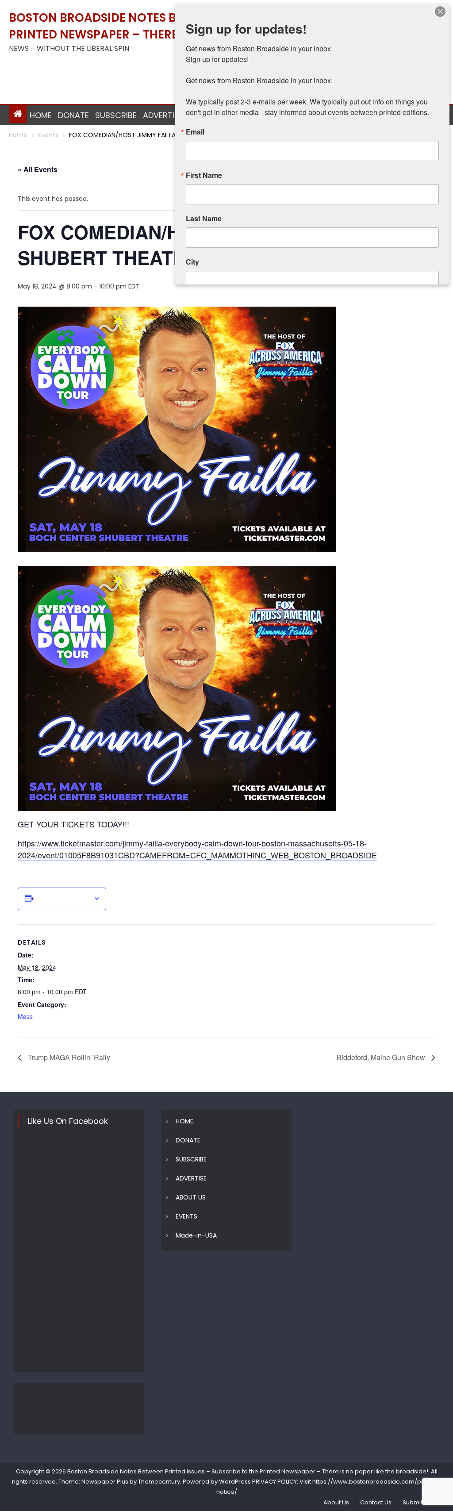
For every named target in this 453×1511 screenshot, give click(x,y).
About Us (336, 1502)
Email (195, 131)
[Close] (440, 11)
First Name (204, 175)
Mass (25, 1016)
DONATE (73, 115)
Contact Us (376, 1502)
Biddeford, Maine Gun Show (382, 1057)
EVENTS (186, 1216)
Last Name (204, 218)
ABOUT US (191, 1197)
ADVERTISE (163, 115)
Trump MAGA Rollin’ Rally (68, 1057)
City (192, 261)
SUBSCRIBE (116, 115)
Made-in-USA (196, 1235)
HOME (41, 115)
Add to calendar (63, 898)
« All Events (38, 169)
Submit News (421, 1502)
